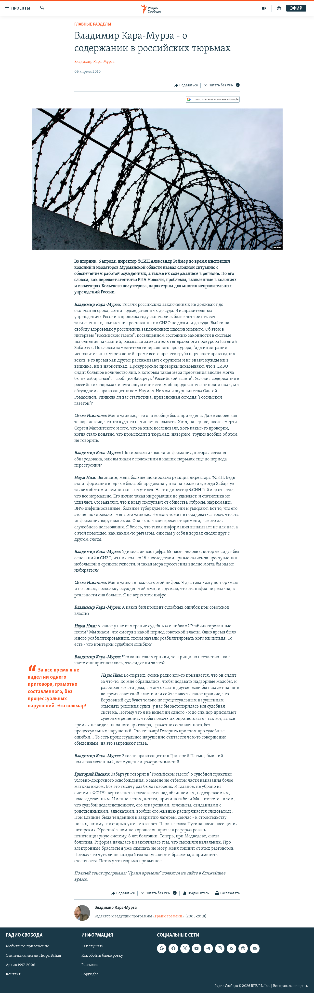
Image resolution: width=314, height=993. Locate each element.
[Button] (186, 85)
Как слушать (92, 947)
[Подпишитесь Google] (161, 948)
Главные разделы (92, 24)
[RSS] (231, 948)
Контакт (13, 975)
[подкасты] (279, 8)
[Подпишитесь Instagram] (219, 948)
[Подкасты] (243, 948)
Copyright (89, 975)
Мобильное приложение (27, 947)
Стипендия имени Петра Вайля (33, 956)
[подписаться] (254, 948)
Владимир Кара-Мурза (94, 62)
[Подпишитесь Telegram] (208, 948)
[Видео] (264, 8)
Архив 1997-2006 (20, 965)
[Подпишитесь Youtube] (196, 948)
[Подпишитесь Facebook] (173, 948)
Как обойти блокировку (102, 956)
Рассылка (89, 965)
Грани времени (168, 916)
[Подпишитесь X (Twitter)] (185, 948)
